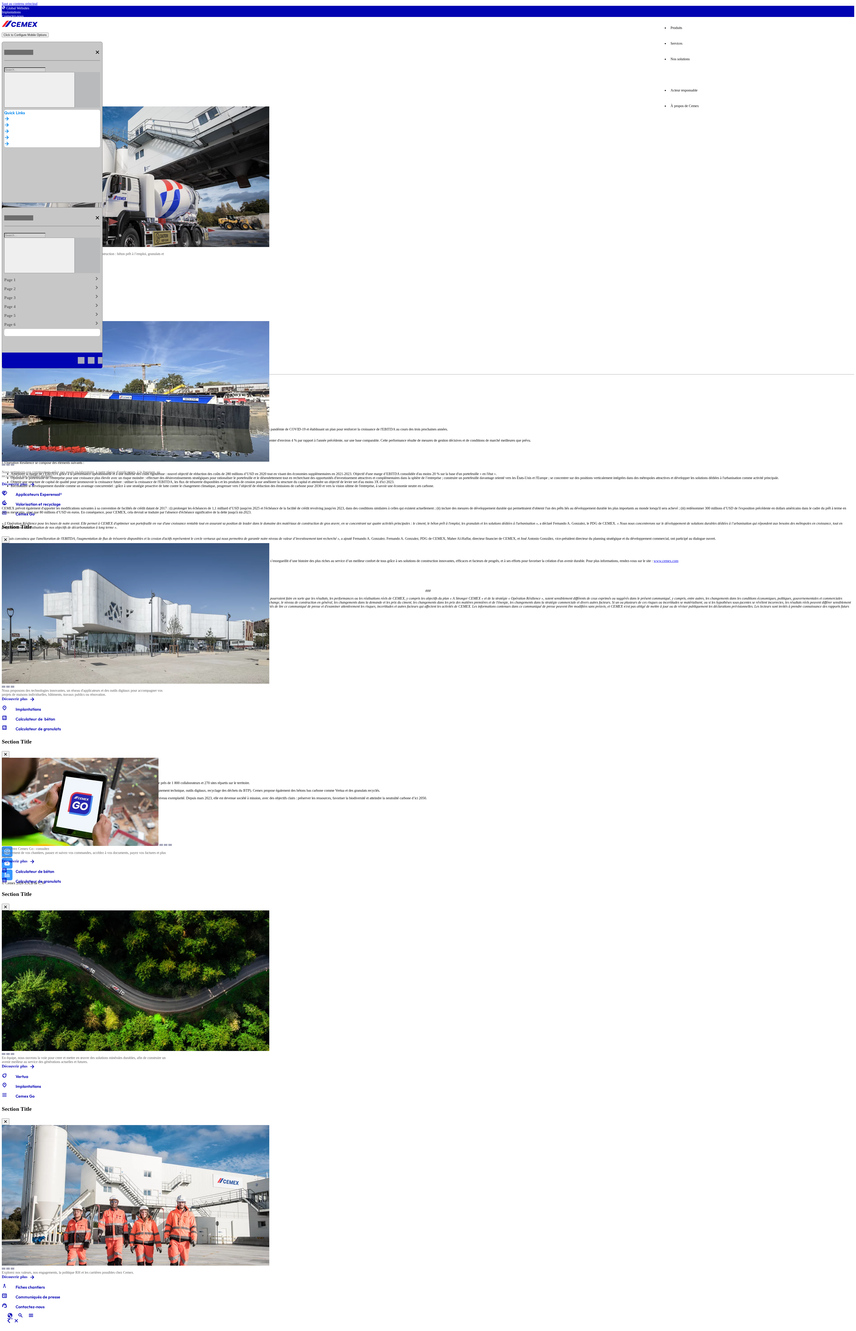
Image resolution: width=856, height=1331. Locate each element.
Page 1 (52, 278)
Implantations (11, 12)
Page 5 (52, 314)
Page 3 (52, 296)
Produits (676, 28)
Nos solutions (680, 59)
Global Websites (17, 8)
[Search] (39, 90)
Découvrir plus (14, 484)
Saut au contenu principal (19, 4)
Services (676, 43)
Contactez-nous (13, 16)
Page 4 (52, 305)
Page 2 (52, 287)
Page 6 (52, 323)
